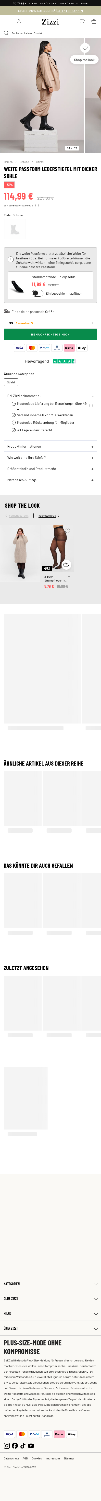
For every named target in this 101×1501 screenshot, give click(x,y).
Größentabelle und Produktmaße (31, 468)
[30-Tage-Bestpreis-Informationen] (37, 205)
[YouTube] (31, 1445)
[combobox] (50, 33)
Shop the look (84, 59)
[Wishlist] (85, 48)
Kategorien (12, 1284)
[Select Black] (15, 229)
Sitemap (68, 1458)
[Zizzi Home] (50, 20)
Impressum (53, 1458)
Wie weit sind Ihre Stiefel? (26, 457)
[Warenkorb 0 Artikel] (94, 21)
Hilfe (7, 1313)
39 (21, 323)
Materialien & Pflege (22, 479)
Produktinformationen (24, 446)
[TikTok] (23, 1445)
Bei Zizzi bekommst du (24, 395)
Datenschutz (11, 1458)
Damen (8, 162)
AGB (25, 1458)
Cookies (37, 1458)
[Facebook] (15, 1445)
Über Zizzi (10, 1328)
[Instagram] (7, 1445)
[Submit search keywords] (6, 33)
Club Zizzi (11, 1299)
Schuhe (24, 162)
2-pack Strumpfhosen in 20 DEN (54, 578)
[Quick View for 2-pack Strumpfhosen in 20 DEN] (66, 565)
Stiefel (40, 162)
